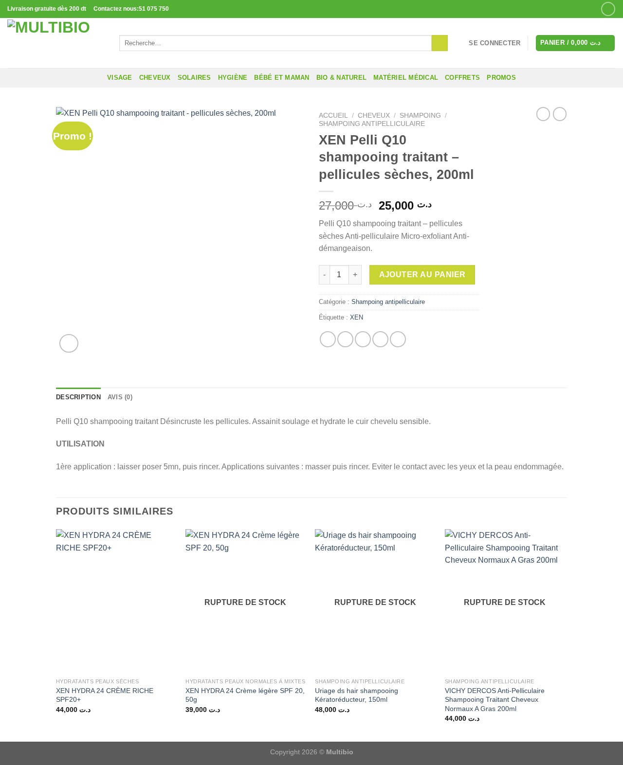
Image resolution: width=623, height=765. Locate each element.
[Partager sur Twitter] (345, 339)
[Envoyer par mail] (363, 339)
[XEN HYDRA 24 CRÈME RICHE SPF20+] (116, 601)
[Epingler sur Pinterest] (380, 339)
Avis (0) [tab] (120, 397)
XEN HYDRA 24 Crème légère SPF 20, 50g (245, 695)
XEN (356, 317)
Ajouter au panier (422, 274)
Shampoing (420, 115)
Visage (119, 77)
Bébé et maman (281, 77)
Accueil (333, 115)
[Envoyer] (440, 43)
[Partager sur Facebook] (328, 339)
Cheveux (155, 77)
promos (501, 77)
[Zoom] (68, 343)
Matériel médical (405, 77)
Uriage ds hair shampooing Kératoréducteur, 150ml (356, 695)
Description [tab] (78, 397)
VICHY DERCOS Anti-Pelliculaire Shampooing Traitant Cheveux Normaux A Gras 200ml (495, 699)
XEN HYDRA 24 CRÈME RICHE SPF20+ (104, 695)
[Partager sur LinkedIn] (398, 339)
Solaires (194, 77)
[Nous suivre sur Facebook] (608, 9)
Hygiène (233, 77)
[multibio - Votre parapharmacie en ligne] (56, 43)
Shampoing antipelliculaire (372, 123)
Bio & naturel (341, 77)
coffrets (462, 77)
